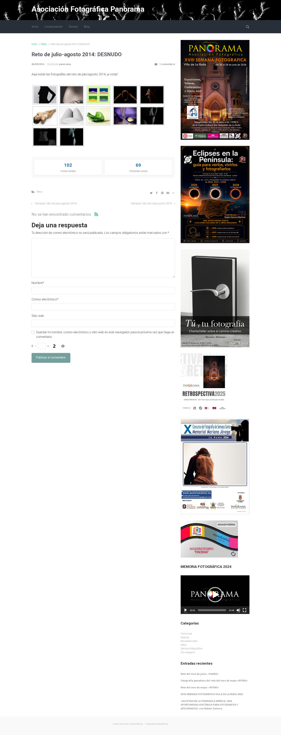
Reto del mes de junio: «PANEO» (200, 673)
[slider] (212, 610)
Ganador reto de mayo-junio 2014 (151, 203)
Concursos (186, 633)
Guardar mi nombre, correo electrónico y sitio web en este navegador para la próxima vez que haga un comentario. (105, 334)
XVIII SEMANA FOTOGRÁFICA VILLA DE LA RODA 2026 (212, 694)
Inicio (34, 44)
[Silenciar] (238, 610)
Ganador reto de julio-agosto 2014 (56, 203)
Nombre (38, 283)
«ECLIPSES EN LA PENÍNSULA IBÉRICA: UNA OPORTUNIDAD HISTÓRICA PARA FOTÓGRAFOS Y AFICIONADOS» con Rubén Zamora (209, 705)
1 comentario (167, 64)
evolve (116, 724)
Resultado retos (189, 641)
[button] (215, 594)
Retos (44, 44)
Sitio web (38, 316)
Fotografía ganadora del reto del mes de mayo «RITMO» (214, 680)
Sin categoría (188, 652)
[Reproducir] (186, 610)
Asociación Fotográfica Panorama (88, 9)
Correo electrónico (45, 299)
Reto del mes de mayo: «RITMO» (200, 687)
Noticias (185, 637)
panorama (65, 64)
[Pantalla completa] (244, 610)
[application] (215, 594)
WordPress (163, 724)
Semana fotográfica (191, 648)
